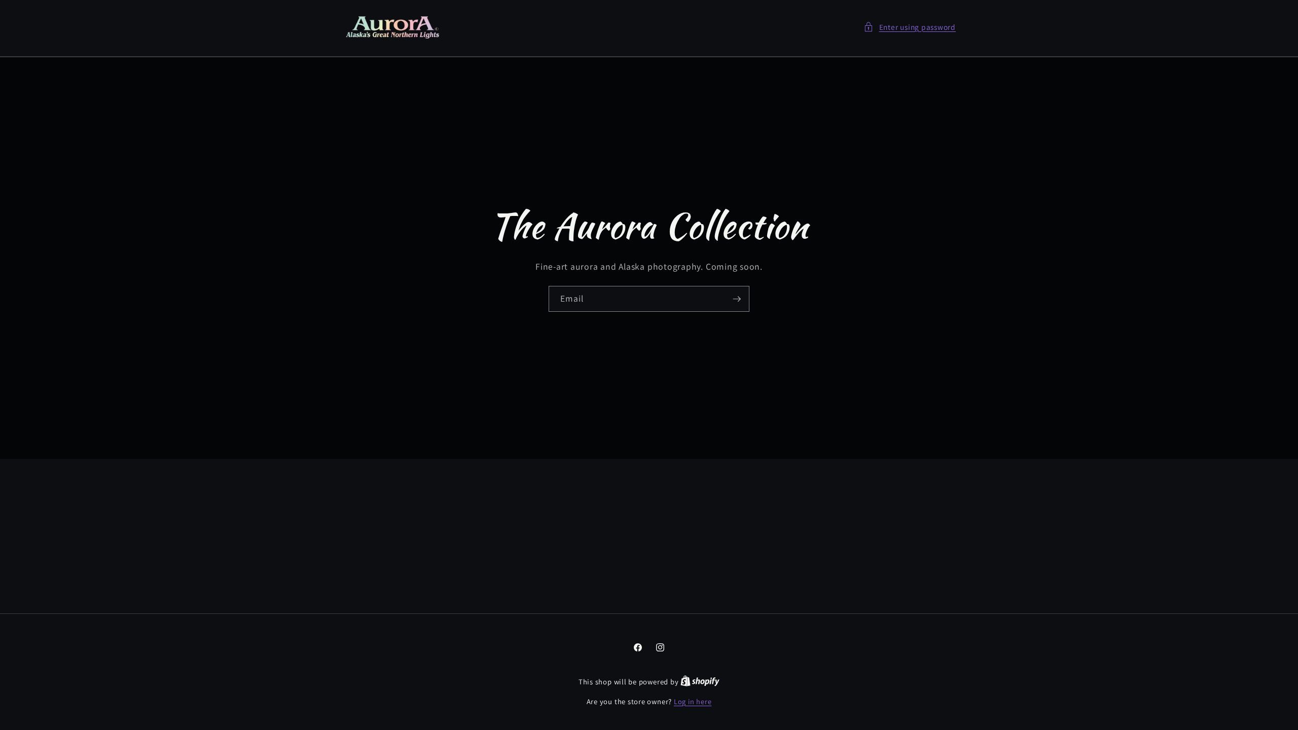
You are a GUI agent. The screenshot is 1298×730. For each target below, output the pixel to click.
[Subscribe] (737, 299)
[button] (909, 27)
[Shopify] (699, 681)
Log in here (692, 701)
